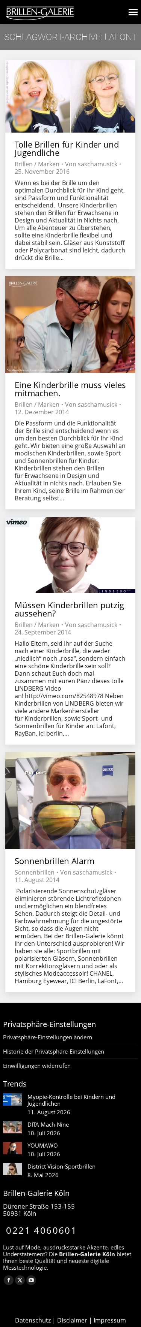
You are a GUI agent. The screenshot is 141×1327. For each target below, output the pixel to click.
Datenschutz (33, 1320)
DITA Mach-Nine (48, 1124)
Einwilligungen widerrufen (37, 1065)
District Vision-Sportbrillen (61, 1166)
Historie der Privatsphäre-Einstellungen (53, 1051)
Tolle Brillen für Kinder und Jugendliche (67, 148)
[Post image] (12, 1099)
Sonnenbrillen (35, 872)
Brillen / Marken (37, 164)
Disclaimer (72, 1320)
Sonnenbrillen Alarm (54, 860)
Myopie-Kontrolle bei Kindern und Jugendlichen (71, 1100)
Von (91, 164)
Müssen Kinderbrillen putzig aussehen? (69, 609)
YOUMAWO (42, 1145)
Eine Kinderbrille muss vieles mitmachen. (70, 389)
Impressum (110, 1320)
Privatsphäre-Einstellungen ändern (47, 1037)
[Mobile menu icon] (133, 12)
